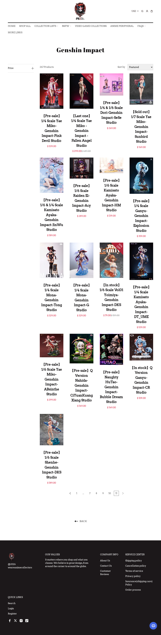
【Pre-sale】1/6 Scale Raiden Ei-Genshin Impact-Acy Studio (81, 198)
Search (11, 603)
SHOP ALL (25, 26)
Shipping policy (133, 560)
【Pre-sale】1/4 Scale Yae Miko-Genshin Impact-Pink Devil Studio (51, 128)
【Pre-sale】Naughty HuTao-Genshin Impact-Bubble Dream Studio (111, 387)
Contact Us (106, 566)
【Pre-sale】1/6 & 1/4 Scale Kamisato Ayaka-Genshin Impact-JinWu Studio (51, 215)
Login (11, 608)
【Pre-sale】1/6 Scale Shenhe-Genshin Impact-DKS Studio (51, 464)
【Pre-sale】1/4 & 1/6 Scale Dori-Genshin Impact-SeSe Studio (111, 112)
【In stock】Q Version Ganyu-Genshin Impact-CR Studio (141, 380)
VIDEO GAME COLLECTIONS (91, 26)
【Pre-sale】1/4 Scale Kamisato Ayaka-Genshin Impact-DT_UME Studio (141, 304)
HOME (11, 26)
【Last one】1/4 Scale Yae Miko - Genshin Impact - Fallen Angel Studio (81, 130)
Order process (133, 590)
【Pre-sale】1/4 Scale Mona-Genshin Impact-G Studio (81, 297)
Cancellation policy (135, 566)
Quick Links (15, 597)
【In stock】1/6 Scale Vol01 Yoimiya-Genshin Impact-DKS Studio (111, 297)
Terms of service (134, 571)
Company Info (109, 554)
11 (116, 493)
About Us (105, 560)
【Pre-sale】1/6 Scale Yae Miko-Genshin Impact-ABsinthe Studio (51, 379)
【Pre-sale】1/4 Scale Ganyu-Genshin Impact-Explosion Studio (141, 216)
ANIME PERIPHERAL (122, 26)
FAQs (140, 26)
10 (109, 493)
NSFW (65, 26)
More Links (15, 32)
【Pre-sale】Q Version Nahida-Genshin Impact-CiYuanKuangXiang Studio (81, 385)
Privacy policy (133, 576)
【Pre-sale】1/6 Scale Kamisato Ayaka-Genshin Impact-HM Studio (111, 195)
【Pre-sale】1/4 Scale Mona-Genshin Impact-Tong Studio (51, 297)
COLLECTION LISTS (45, 26)
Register (12, 613)
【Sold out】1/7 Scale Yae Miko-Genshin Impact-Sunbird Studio (141, 126)
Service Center (135, 554)
